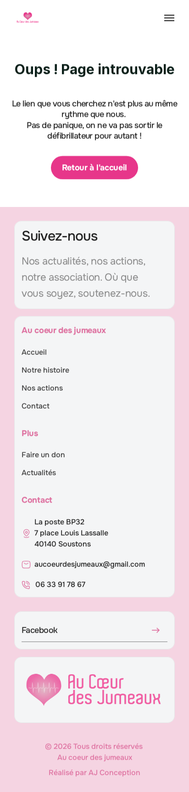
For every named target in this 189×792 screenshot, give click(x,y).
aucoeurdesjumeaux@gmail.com (89, 564)
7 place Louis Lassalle (72, 533)
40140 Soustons (62, 544)
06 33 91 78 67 (60, 584)
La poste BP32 (59, 522)
